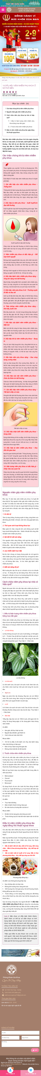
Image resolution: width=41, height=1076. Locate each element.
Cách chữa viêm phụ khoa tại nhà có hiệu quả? (20, 116)
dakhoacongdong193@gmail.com (15, 995)
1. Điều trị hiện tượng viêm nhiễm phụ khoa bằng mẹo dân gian (22, 122)
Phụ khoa (11, 77)
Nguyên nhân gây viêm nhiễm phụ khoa (19, 112)
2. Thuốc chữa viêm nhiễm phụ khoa (21, 127)
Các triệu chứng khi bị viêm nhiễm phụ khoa (20, 108)
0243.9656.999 (9, 992)
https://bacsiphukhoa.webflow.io (11, 1064)
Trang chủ (5, 77)
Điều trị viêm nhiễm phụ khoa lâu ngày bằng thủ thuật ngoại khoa (20, 131)
